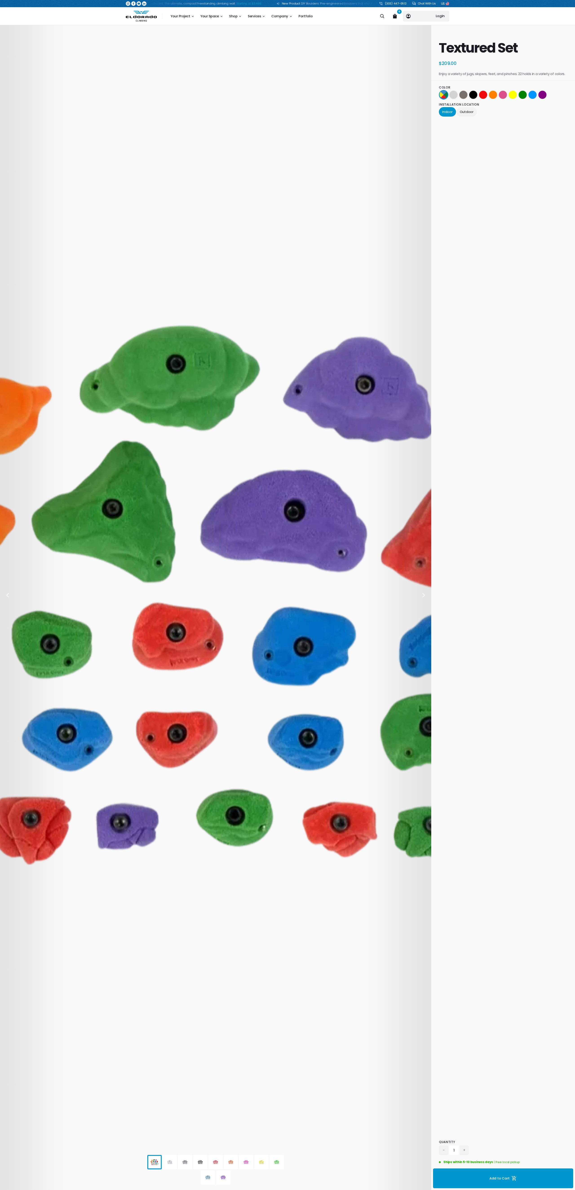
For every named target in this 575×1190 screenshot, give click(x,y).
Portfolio (306, 16)
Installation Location (459, 104)
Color (444, 87)
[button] (128, 3)
